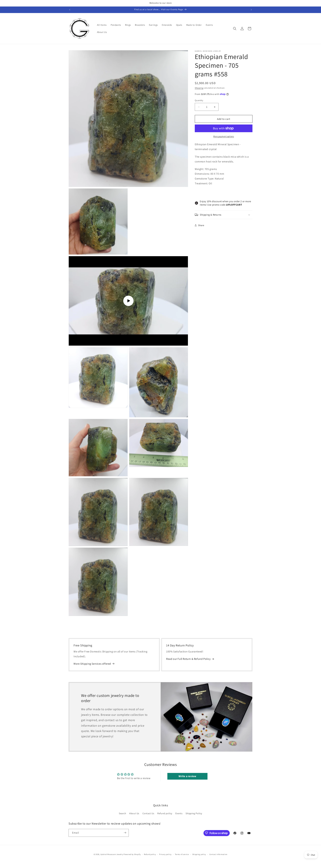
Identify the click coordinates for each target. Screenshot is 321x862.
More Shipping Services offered (92, 663)
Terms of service (182, 854)
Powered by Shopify (132, 854)
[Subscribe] (125, 833)
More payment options (223, 136)
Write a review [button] (187, 776)
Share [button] (201, 225)
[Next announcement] (251, 10)
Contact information (218, 854)
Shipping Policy (194, 813)
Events (179, 813)
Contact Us (148, 813)
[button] (234, 28)
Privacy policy (165, 854)
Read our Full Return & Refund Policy (188, 659)
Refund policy (164, 813)
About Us (134, 813)
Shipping (199, 88)
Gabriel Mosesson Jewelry (111, 854)
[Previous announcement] (69, 10)
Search (122, 813)
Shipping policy (199, 854)
